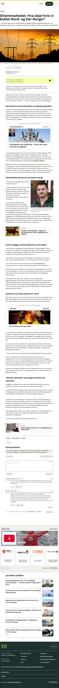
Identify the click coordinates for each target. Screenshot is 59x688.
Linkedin (23, 659)
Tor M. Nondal (5, 661)
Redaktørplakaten (38, 667)
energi (2, 11)
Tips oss (54, 646)
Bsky (22, 662)
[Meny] (56, 4)
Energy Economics (39, 161)
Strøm (23, 438)
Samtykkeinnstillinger (46, 656)
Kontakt (3, 676)
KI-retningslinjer (44, 662)
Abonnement (5, 672)
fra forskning (16, 438)
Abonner (49, 3)
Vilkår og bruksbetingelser (47, 659)
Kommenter (17, 67)
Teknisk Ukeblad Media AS (14, 682)
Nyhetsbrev (43, 653)
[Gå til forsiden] (2, 4)
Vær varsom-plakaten (24, 667)
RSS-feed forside (26, 653)
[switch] (50, 80)
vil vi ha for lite (38, 263)
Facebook (24, 656)
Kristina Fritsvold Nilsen (8, 655)
